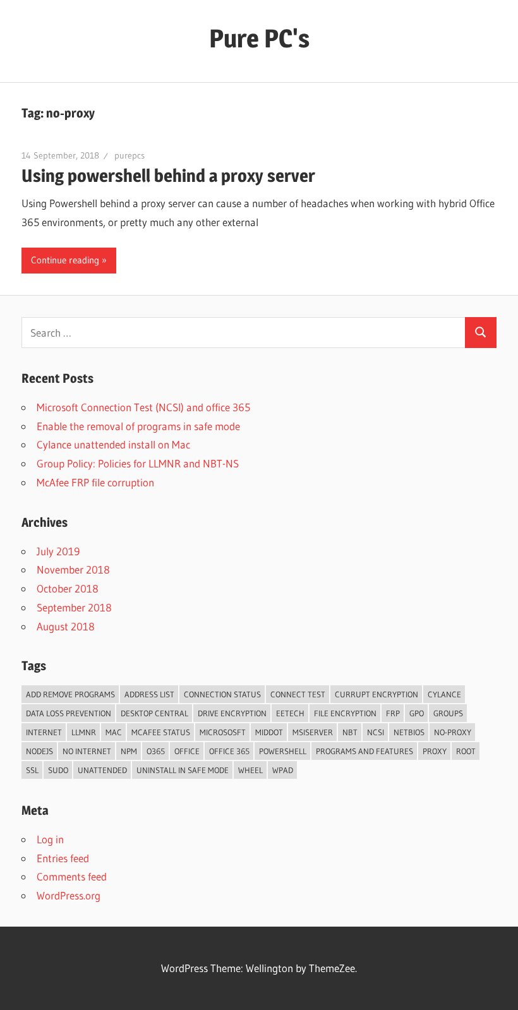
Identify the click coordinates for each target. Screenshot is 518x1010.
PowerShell (282, 751)
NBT (350, 732)
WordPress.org (68, 895)
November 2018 (73, 569)
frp (393, 713)
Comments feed (72, 876)
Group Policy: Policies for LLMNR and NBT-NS (138, 463)
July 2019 (58, 551)
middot (269, 732)
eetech (290, 713)
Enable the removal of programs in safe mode (138, 426)
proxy (435, 751)
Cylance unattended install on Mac (113, 444)
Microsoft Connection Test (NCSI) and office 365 (143, 407)
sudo (58, 770)
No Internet (87, 751)
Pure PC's (259, 38)
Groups (448, 713)
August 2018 (66, 626)
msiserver (312, 732)
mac (113, 732)
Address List (149, 694)
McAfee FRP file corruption (95, 482)
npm (129, 751)
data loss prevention (68, 713)
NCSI (375, 732)
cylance (444, 694)
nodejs (39, 751)
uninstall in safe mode (182, 770)
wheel (250, 770)
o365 (156, 751)
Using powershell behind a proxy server (168, 175)
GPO (416, 713)
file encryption (345, 713)
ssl (32, 770)
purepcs (129, 155)
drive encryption (232, 713)
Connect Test (297, 694)
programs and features (364, 751)
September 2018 (74, 607)
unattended (102, 770)
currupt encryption (376, 694)
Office (187, 751)
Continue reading (65, 260)
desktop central (154, 713)
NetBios (409, 732)
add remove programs (70, 694)
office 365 (229, 751)
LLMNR (83, 732)
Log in (50, 839)
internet (44, 732)
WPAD (282, 770)
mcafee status (160, 732)
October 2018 (68, 588)
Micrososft (223, 732)
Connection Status (222, 694)
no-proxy (452, 732)
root (466, 751)
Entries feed (63, 858)
